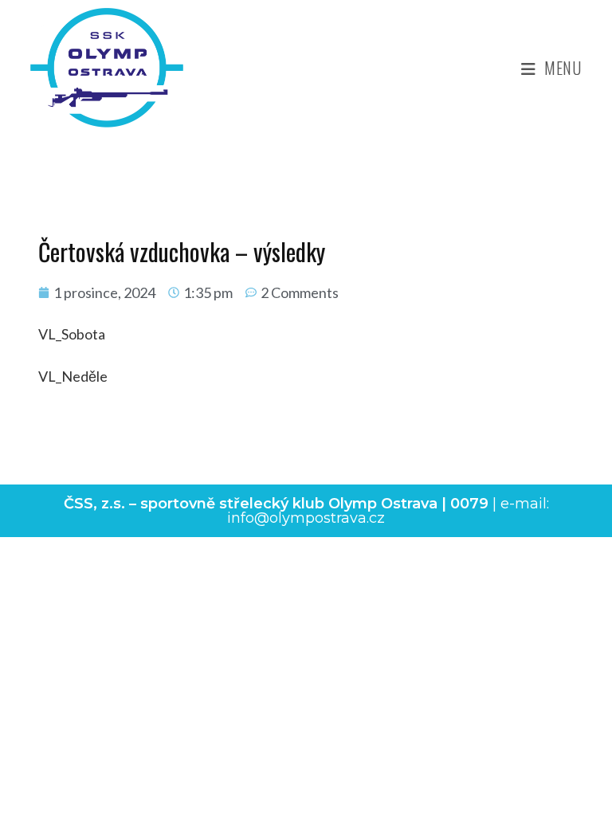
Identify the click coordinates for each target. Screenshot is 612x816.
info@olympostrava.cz (306, 518)
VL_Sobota (71, 334)
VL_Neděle (73, 376)
